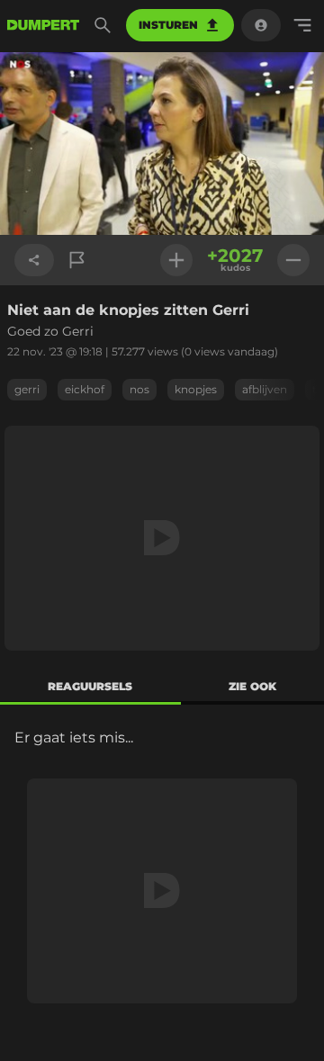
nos (139, 389)
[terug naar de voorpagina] (43, 25)
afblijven (264, 389)
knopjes (196, 389)
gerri (27, 389)
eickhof (84, 389)
